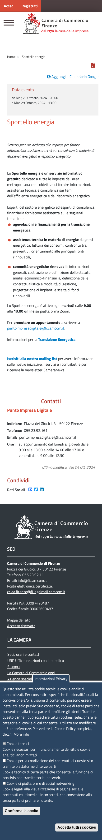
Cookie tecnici (18, 743)
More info (21, 734)
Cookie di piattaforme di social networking (40, 783)
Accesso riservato (21, 626)
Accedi (9, 6)
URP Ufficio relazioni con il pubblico (35, 660)
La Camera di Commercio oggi (31, 673)
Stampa (13, 666)
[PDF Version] (93, 65)
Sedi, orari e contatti (23, 654)
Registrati (30, 6)
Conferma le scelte (21, 811)
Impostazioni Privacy (51, 678)
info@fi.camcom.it (32, 580)
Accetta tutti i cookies (76, 827)
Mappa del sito (18, 620)
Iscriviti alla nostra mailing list (32, 358)
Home (11, 56)
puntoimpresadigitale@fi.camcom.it (35, 328)
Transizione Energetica (56, 339)
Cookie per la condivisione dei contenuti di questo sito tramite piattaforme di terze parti (48, 763)
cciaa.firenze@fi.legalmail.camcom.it (36, 592)
